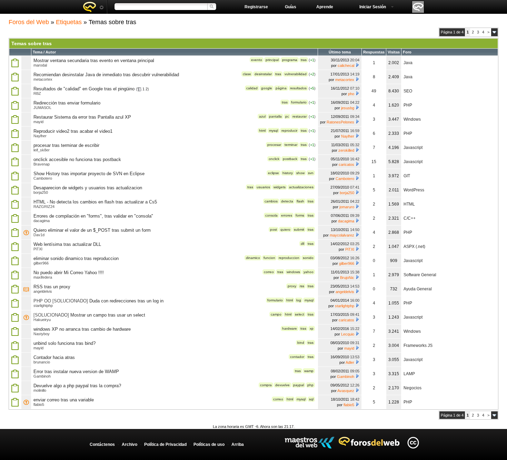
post (273, 229)
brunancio (41, 362)
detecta (287, 201)
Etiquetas (69, 22)
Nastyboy (41, 334)
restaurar (299, 116)
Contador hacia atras (54, 357)
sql (311, 399)
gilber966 (41, 263)
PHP (408, 105)
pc (287, 116)
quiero (285, 229)
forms (300, 215)
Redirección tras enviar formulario (66, 103)
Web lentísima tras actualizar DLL (67, 244)
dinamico (253, 258)
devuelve (282, 385)
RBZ (37, 93)
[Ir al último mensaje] (357, 65)
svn (311, 173)
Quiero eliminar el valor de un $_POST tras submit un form (92, 230)
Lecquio (347, 334)
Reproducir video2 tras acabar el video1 (72, 131)
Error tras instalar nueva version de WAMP (76, 371)
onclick (274, 159)
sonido (308, 258)
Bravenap (41, 164)
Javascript (413, 147)
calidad (252, 88)
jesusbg (347, 108)
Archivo (129, 444)
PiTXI (37, 249)
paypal (298, 385)
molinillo (39, 390)
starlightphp (43, 305)
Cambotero (42, 178)
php (310, 385)
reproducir (289, 130)
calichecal (346, 65)
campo (276, 314)
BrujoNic (347, 278)
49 (373, 91)
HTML (409, 204)
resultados (298, 88)
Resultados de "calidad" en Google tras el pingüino (84, 88)
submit (299, 229)
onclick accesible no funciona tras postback (77, 159)
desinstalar (263, 74)
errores (286, 215)
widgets (280, 187)
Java (408, 62)
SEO (408, 91)
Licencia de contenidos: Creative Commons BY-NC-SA (413, 443)
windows (293, 272)
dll (302, 244)
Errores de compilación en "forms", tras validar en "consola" (93, 216)
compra (266, 385)
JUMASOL (42, 108)
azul (262, 116)
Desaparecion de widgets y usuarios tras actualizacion (87, 187)
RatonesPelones (340, 122)
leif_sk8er (41, 150)
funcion (269, 258)
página (281, 88)
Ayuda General (418, 289)
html (262, 130)
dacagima (41, 221)
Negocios (412, 388)
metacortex (42, 79)
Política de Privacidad (165, 444)
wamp (309, 371)
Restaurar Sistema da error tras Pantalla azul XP (82, 117)
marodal (40, 65)
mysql (273, 130)
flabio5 (38, 404)
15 (373, 161)
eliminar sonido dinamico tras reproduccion (76, 258)
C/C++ (410, 218)
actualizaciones (301, 187)
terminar (291, 145)
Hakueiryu (42, 320)
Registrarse (256, 6)
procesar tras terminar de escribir (66, 145)
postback (290, 159)
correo (269, 272)
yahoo (309, 272)
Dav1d (38, 235)
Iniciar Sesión (372, 6)
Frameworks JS (418, 345)
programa (289, 60)
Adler (350, 362)
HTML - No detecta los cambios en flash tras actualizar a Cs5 (95, 201)
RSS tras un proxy (51, 286)
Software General (420, 274)
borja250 (40, 192)
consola (271, 215)
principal (272, 60)
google (266, 88)
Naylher (40, 136)
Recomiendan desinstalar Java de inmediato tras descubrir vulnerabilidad (106, 74)
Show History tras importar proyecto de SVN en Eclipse (89, 173)
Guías (290, 6)
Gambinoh (42, 376)
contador (297, 357)
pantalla (275, 116)
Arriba (237, 444)
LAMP (409, 373)
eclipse (273, 173)
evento (256, 60)
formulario (299, 102)
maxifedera (42, 277)
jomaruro (346, 207)
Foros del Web (29, 22)
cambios (271, 201)
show (300, 173)
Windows (412, 119)
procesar (274, 145)
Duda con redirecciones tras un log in (126, 300)
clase (247, 74)
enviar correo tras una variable (63, 399)
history (287, 173)
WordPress (414, 190)
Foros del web (93, 7)
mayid (38, 122)
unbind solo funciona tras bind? (64, 343)
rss (302, 286)
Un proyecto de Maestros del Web (310, 443)
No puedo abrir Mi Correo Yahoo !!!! (68, 272)
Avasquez (345, 391)
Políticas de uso (209, 444)
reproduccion (289, 258)
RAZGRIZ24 (43, 206)
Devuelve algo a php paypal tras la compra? (77, 385)
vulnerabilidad (296, 74)
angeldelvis (42, 291)
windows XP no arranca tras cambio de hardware (82, 329)
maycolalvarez (342, 235)
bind (300, 342)
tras (304, 60)
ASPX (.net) (414, 246)
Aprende (324, 6)
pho (351, 94)
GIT (407, 175)
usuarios (263, 187)
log (298, 300)
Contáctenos (102, 444)
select (299, 314)
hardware (289, 328)
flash (300, 201)
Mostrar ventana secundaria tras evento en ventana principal (93, 60)
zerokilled (346, 150)
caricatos (346, 164)
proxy (292, 286)
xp (312, 328)
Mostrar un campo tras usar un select (107, 315)
